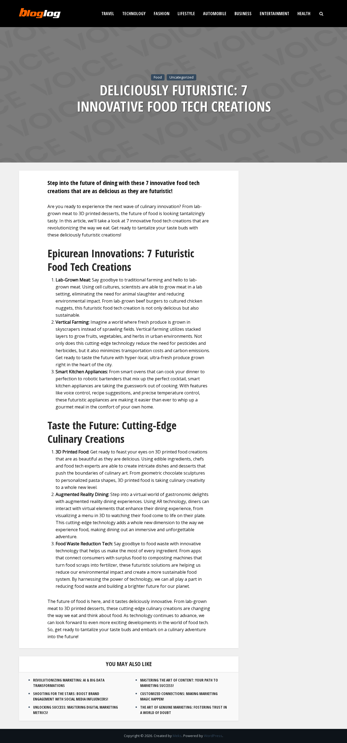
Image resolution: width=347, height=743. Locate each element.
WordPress (213, 735)
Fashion (161, 14)
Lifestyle (186, 14)
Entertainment (274, 14)
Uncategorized (181, 77)
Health (303, 14)
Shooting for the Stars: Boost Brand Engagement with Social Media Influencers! (70, 696)
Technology (134, 14)
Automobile (214, 14)
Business (243, 14)
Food (158, 77)
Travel (107, 14)
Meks (177, 735)
